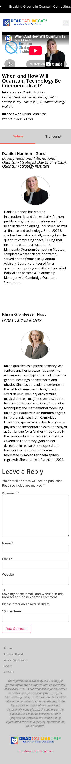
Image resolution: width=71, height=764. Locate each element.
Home (8, 648)
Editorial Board (13, 654)
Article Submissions (16, 660)
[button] (66, 23)
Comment (10, 493)
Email (7, 558)
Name (7, 543)
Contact (9, 672)
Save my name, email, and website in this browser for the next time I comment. (32, 595)
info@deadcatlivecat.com (36, 751)
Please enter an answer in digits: (26, 604)
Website (8, 574)
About (8, 666)
